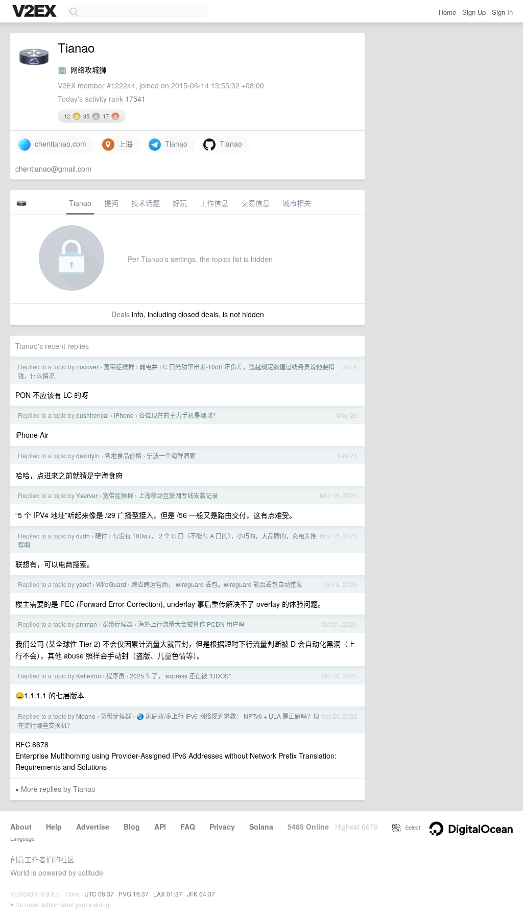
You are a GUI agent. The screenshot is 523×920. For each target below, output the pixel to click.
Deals (120, 314)
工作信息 (214, 203)
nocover (87, 366)
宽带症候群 (119, 366)
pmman (86, 624)
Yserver (87, 495)
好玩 (180, 203)
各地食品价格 (123, 455)
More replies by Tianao (58, 789)
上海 (123, 143)
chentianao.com (58, 143)
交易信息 (255, 203)
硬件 (101, 535)
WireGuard (111, 584)
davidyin (88, 455)
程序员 (115, 675)
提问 (111, 203)
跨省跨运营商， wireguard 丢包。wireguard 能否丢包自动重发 (216, 584)
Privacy (222, 826)
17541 (135, 98)
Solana (261, 826)
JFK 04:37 (201, 893)
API (160, 826)
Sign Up (474, 12)
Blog (132, 826)
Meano (86, 716)
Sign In (502, 12)
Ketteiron (88, 675)
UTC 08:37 (99, 893)
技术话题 (145, 203)
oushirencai (92, 415)
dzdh (83, 535)
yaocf (83, 584)
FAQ (187, 826)
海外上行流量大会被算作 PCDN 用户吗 (191, 624)
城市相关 (296, 203)
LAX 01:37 (167, 893)
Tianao (174, 143)
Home (447, 12)
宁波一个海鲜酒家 (171, 455)
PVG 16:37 (133, 893)
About (21, 826)
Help (54, 826)
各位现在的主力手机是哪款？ (179, 415)
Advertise (92, 826)
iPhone (124, 415)
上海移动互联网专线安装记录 (178, 495)
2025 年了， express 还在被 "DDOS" (180, 675)
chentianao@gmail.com (53, 168)
